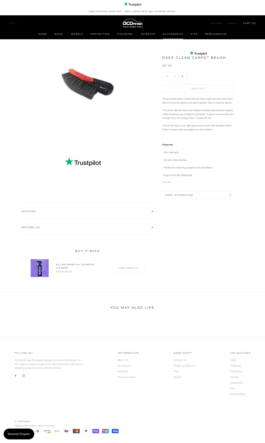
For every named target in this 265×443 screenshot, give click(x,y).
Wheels (77, 34)
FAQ (176, 371)
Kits (194, 34)
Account (217, 23)
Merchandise (216, 34)
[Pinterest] (184, 181)
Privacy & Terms (127, 377)
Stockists (123, 371)
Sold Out (198, 88)
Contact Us (180, 359)
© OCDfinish (22, 421)
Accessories (173, 34)
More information (179, 195)
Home (42, 34)
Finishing (125, 34)
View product (128, 268)
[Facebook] (175, 181)
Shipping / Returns (184, 365)
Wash (58, 34)
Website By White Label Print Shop (34, 425)
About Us (123, 359)
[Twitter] (179, 181)
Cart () (249, 23)
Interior (148, 34)
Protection (100, 34)
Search (232, 23)
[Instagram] (23, 375)
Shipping (29, 211)
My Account (124, 365)
